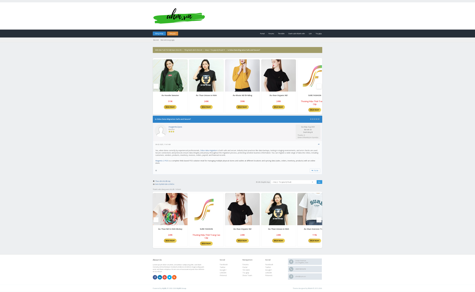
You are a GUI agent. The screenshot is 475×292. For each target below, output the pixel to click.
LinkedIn (268, 272)
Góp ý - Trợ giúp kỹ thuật (214, 50)
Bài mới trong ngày (168, 40)
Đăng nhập (159, 33)
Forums (271, 33)
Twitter (268, 267)
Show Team (247, 275)
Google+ (268, 270)
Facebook (269, 264)
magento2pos (175, 126)
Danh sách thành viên (296, 33)
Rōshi (310, 288)
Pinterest (268, 275)
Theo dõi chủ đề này (162, 181)
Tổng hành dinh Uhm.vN (193, 50)
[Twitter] (169, 277)
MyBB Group (181, 288)
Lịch (310, 33)
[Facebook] (155, 277)
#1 (319, 144)
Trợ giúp (319, 33)
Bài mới (156, 40)
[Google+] (164, 277)
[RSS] (174, 277)
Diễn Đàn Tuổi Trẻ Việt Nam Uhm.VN (168, 50)
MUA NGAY (170, 107)
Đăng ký (173, 33)
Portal (262, 33)
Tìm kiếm (281, 33)
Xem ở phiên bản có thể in (164, 184)
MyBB (164, 288)
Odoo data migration (208, 150)
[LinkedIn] (160, 277)
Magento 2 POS (161, 160)
